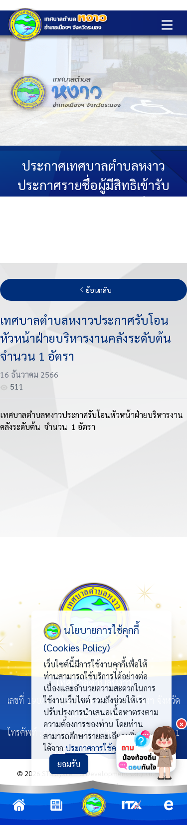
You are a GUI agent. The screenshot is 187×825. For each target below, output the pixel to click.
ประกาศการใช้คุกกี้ (94, 748)
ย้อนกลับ (99, 289)
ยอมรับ (68, 764)
